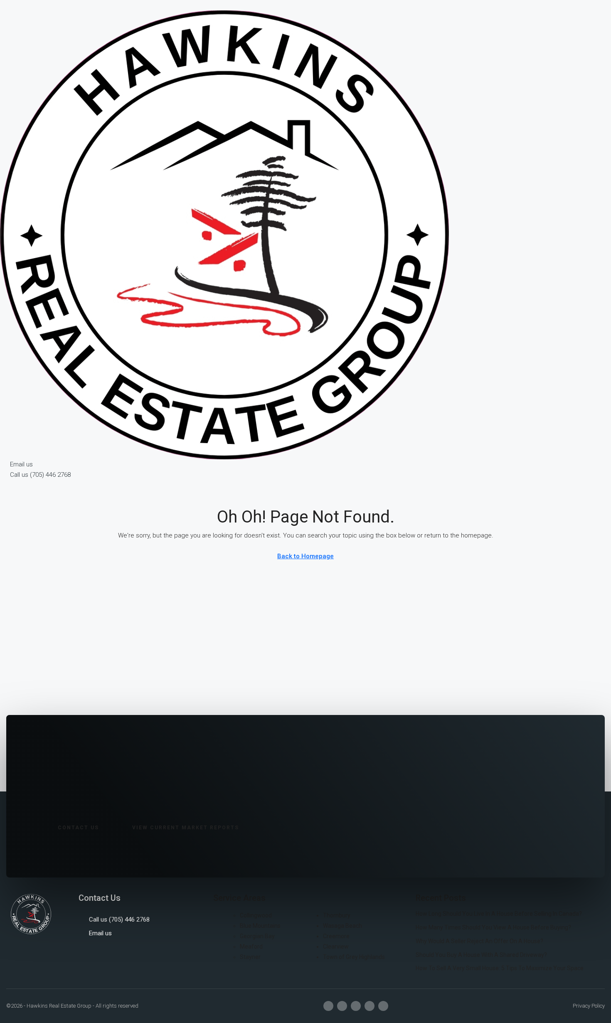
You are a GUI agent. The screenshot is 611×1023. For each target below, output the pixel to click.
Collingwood (256, 915)
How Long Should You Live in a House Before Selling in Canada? (499, 913)
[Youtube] (356, 1006)
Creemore (336, 936)
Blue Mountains (260, 925)
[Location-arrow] (383, 1006)
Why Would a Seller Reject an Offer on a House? (479, 941)
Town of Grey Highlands (354, 957)
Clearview (336, 946)
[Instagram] (342, 1006)
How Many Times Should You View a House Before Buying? (493, 927)
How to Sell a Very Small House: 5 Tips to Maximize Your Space (500, 968)
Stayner (250, 957)
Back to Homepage (305, 556)
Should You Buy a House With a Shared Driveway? (481, 955)
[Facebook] (328, 1006)
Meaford (251, 946)
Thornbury (336, 915)
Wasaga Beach (342, 925)
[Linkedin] (369, 1006)
